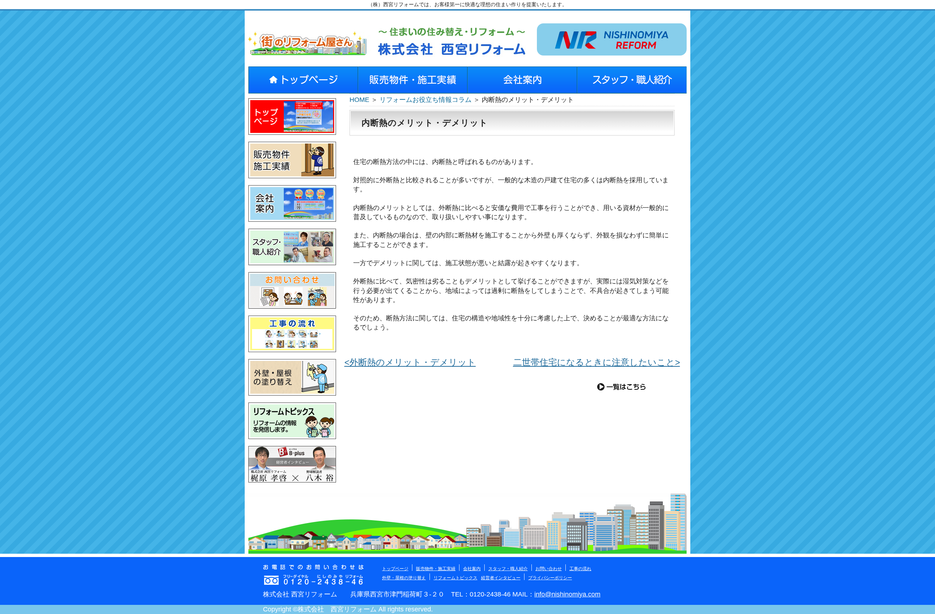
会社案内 (472, 568)
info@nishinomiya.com (567, 594)
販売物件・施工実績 (435, 568)
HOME (359, 99)
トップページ (395, 568)
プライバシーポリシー (550, 577)
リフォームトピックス (455, 577)
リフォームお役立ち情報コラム (425, 99)
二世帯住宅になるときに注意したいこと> (596, 362)
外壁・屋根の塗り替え (404, 577)
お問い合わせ (548, 568)
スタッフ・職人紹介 (508, 568)
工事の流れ (580, 568)
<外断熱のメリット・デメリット (410, 362)
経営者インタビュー (500, 577)
